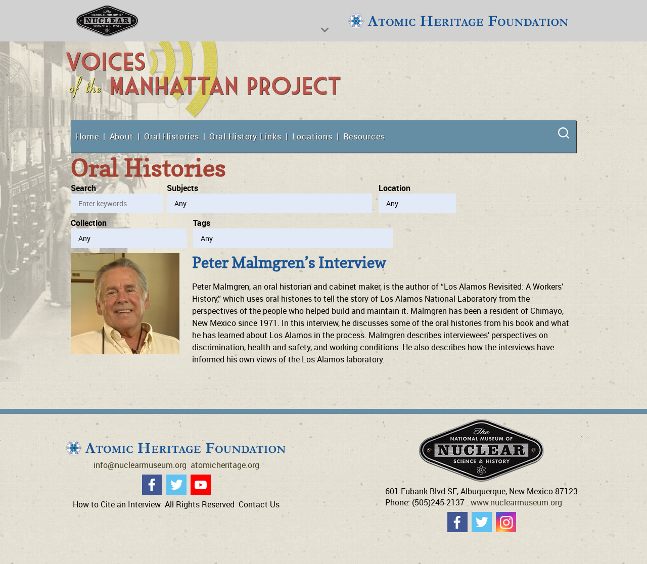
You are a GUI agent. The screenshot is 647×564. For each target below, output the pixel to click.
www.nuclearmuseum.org (516, 502)
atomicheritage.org (225, 465)
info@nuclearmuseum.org (140, 465)
